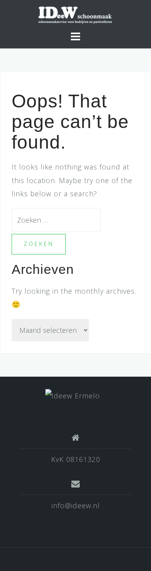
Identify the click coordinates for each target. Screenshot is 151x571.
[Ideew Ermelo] (72, 395)
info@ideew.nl (75, 505)
